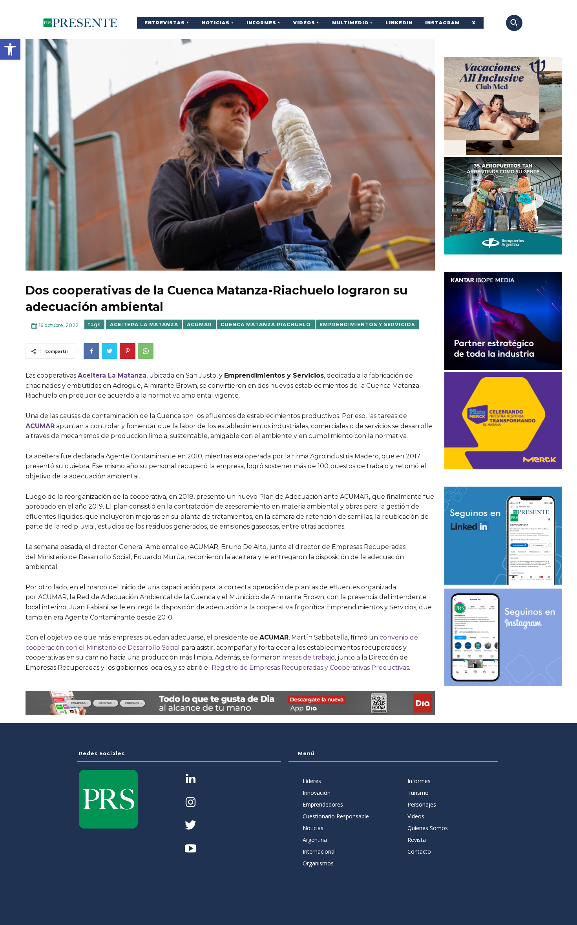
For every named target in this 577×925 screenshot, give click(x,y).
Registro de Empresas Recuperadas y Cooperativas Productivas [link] (309, 667)
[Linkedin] (190, 779)
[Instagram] (190, 802)
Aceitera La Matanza (144, 324)
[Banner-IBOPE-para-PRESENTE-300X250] (503, 321)
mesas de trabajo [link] (308, 657)
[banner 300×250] (503, 206)
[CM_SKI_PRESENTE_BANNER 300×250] (503, 106)
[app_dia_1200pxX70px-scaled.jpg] (230, 703)
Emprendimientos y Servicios (367, 324)
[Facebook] (91, 351)
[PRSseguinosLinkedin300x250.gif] (503, 536)
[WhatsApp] (145, 351)
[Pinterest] (127, 351)
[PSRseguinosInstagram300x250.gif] (503, 638)
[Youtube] (190, 849)
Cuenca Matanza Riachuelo (266, 324)
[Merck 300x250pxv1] (503, 421)
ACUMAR (199, 324)
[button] (10, 49)
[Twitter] (109, 351)
